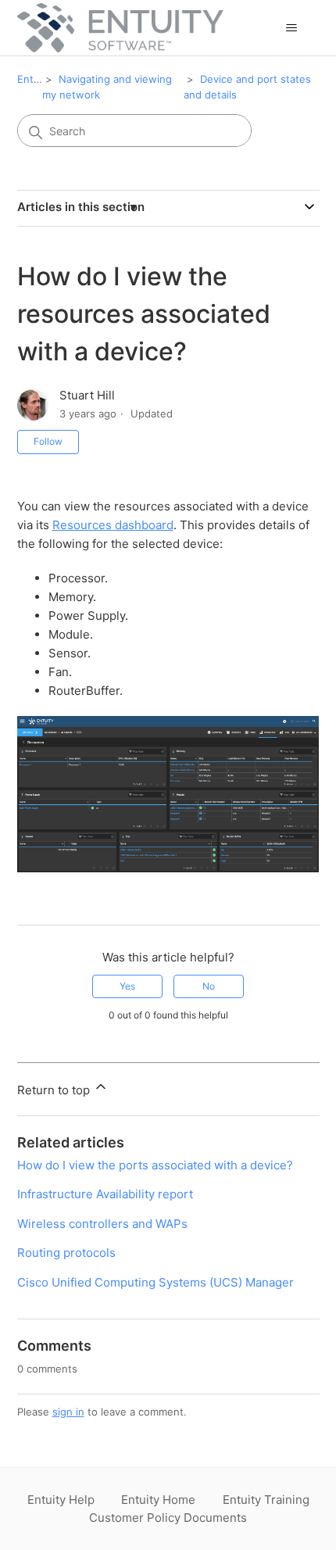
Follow (48, 441)
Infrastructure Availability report (105, 1194)
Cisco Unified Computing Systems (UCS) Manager (155, 1282)
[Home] (120, 27)
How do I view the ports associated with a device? (155, 1165)
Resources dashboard (112, 524)
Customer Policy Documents (168, 1517)
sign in (68, 1411)
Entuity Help (61, 1499)
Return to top (55, 1090)
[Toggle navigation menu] (292, 28)
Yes (127, 986)
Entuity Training (266, 1499)
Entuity (34, 79)
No (208, 986)
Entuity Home (158, 1499)
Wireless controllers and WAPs (102, 1223)
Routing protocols (66, 1252)
